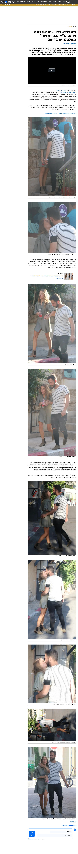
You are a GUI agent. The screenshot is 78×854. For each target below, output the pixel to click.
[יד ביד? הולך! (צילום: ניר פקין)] (52, 325)
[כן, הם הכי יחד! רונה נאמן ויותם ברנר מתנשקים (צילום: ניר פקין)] (52, 158)
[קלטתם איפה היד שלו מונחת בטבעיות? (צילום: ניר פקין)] (52, 726)
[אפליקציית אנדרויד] (9, 4)
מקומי (66, 4)
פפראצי (42, 4)
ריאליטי (62, 4)
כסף (42, 1)
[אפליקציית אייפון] (7, 4)
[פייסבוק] (3, 4)
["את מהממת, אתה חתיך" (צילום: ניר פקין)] (52, 413)
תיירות (28, 1)
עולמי (59, 4)
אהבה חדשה (73, 821)
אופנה (18, 1)
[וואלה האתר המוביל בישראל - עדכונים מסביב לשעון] (67, 2)
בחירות (54, 1)
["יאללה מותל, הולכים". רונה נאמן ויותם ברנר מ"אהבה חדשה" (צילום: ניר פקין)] (52, 783)
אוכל (38, 1)
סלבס (45, 1)
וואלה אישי (54, 4)
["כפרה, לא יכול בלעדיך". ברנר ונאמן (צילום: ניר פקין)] (52, 519)
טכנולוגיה (23, 1)
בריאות (33, 1)
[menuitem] (58, 2)
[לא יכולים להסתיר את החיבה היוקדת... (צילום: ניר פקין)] (52, 675)
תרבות (50, 1)
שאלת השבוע (48, 4)
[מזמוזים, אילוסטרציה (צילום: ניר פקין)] (52, 600)
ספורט (59, 1)
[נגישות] (2, 2)
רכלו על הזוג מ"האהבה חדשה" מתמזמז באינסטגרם (60, 113)
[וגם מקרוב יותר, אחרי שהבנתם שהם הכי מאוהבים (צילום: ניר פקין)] (52, 229)
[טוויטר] (5, 4)
